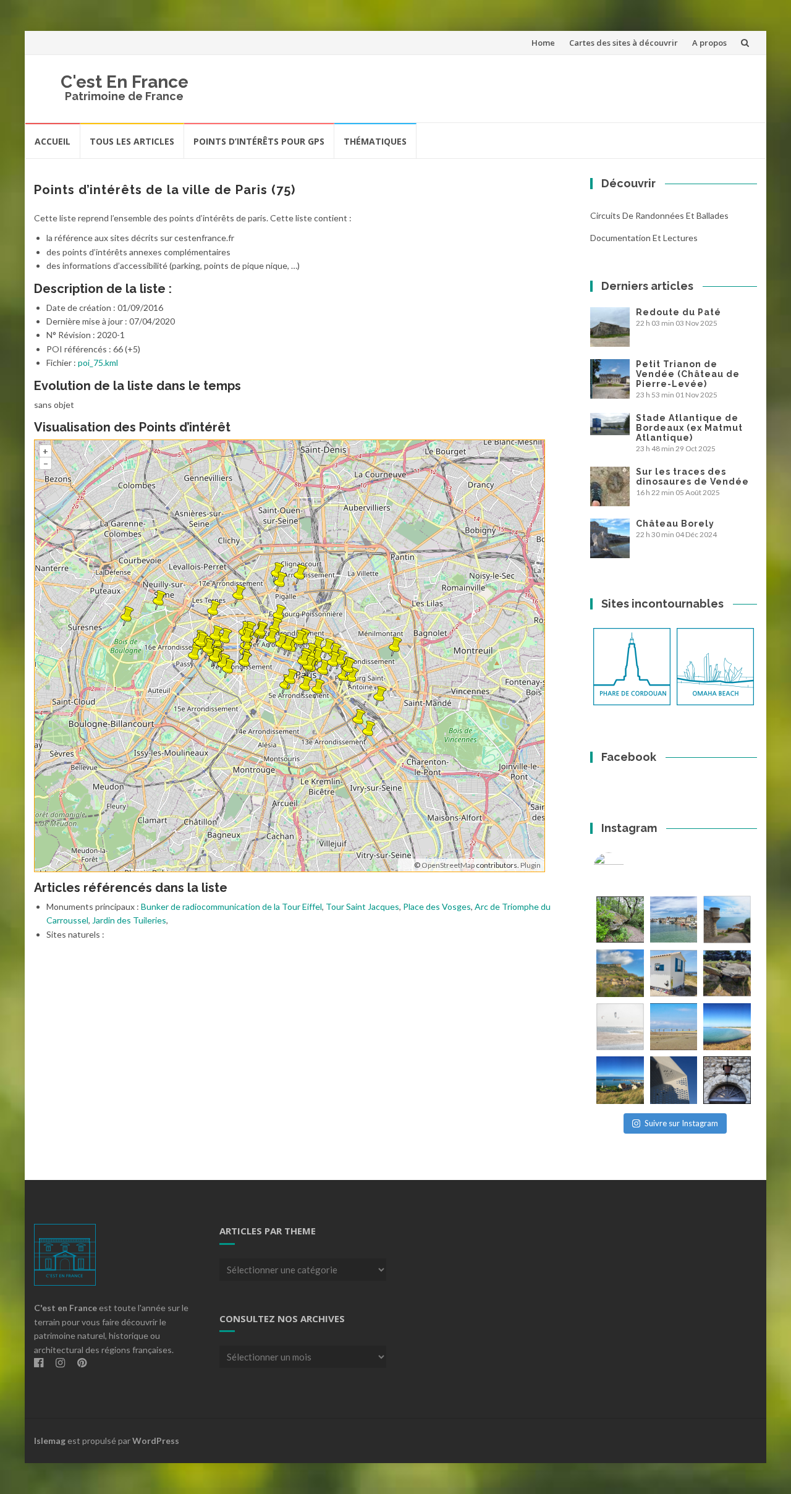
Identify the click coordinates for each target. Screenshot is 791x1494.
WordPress (155, 1440)
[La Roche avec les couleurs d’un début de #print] (620, 973)
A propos (709, 42)
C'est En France (124, 82)
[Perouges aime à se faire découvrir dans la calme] (727, 1080)
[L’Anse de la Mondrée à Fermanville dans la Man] (727, 1027)
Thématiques (375, 141)
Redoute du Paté (678, 312)
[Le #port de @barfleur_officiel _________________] (674, 919)
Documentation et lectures (644, 237)
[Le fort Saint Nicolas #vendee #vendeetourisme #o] (727, 919)
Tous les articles (132, 141)
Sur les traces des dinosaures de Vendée (692, 476)
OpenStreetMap (448, 865)
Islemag (50, 1440)
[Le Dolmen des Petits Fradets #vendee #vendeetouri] (727, 973)
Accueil (52, 141)
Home (543, 42)
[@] (627, 867)
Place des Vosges (437, 906)
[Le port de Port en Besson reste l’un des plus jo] (620, 1080)
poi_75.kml (98, 362)
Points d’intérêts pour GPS (258, 141)
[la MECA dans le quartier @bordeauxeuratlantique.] (674, 1080)
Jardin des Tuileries (129, 920)
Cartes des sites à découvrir (623, 42)
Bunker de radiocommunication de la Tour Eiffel (231, 906)
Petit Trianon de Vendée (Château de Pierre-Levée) (688, 374)
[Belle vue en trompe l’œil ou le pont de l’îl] (674, 1027)
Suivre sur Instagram (681, 1123)
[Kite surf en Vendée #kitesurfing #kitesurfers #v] (620, 1027)
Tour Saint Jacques (362, 906)
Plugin (530, 865)
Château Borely (675, 523)
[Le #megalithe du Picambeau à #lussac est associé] (620, 919)
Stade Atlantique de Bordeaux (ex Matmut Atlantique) (689, 428)
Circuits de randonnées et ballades (659, 215)
